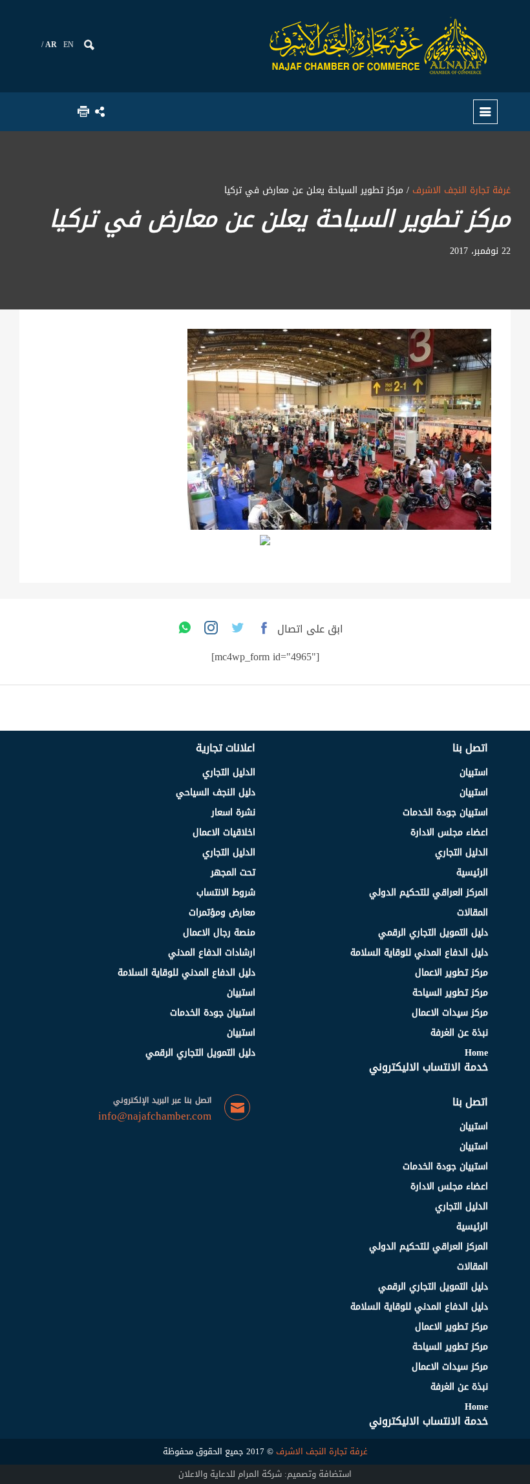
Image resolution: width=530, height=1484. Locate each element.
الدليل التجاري (461, 852)
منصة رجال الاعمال (219, 932)
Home (476, 1052)
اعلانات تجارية (225, 748)
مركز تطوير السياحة (450, 992)
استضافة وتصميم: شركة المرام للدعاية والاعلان (265, 1474)
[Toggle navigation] (485, 111)
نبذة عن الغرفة (459, 1032)
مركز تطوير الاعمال (451, 972)
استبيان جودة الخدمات (445, 812)
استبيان (474, 772)
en (68, 44)
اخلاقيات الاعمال (224, 832)
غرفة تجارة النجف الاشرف (460, 190)
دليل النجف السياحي (215, 792)
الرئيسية (472, 872)
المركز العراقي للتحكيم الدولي (428, 892)
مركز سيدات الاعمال (450, 1012)
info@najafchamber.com (154, 1116)
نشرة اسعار (233, 812)
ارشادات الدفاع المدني (211, 952)
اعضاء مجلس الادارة (449, 832)
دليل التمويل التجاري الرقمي (433, 932)
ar (51, 44)
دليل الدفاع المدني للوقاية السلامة (419, 952)
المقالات (472, 912)
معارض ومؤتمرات (222, 912)
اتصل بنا (470, 748)
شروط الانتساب (225, 892)
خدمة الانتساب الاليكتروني (428, 1067)
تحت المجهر (233, 872)
